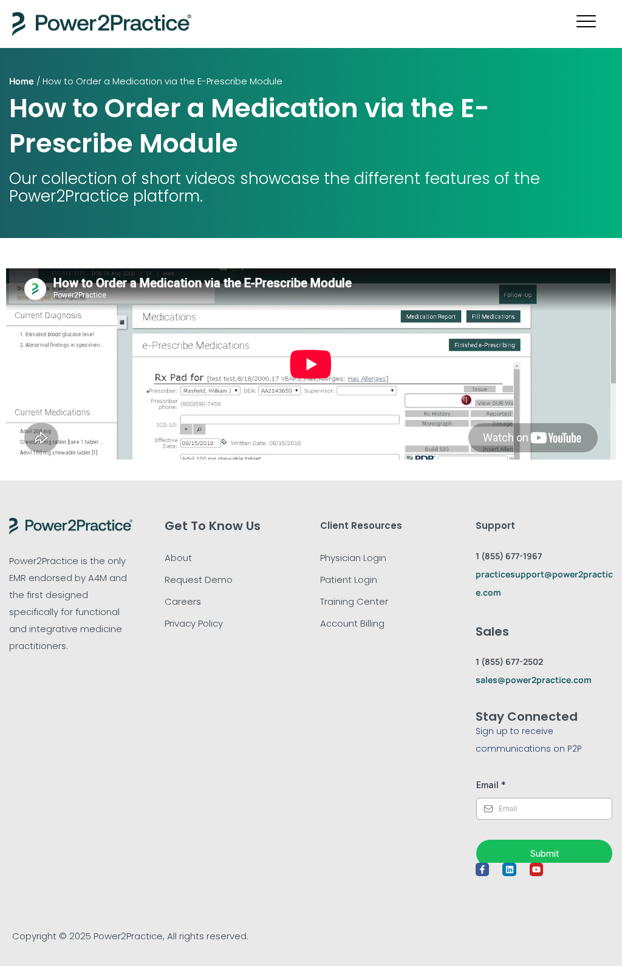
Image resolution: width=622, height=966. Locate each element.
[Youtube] (536, 869)
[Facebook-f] (482, 869)
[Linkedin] (509, 869)
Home (21, 81)
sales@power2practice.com (534, 679)
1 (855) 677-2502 (509, 661)
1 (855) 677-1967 (509, 556)
